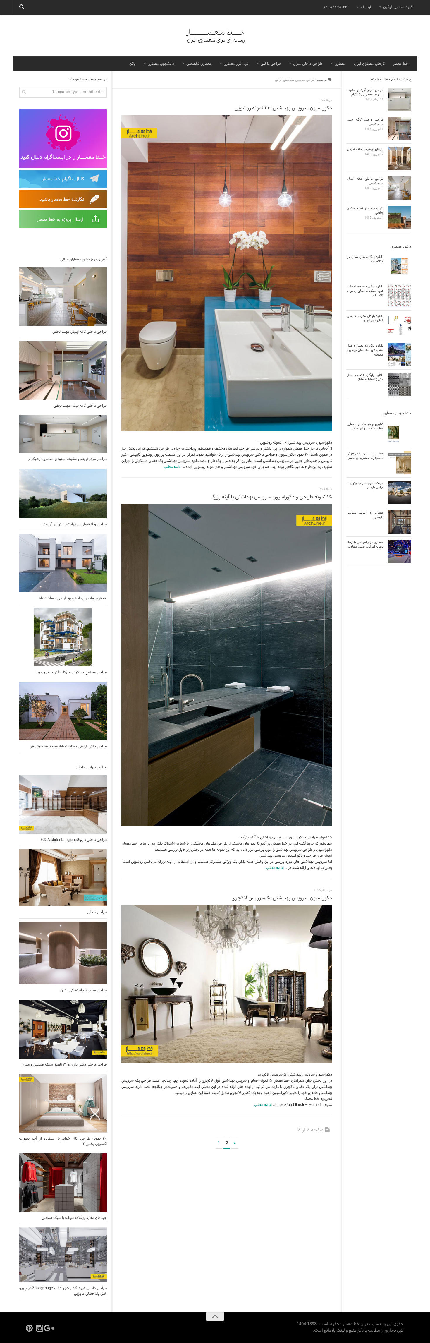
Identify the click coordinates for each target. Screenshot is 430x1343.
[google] (50, 1328)
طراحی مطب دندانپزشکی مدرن (83, 990)
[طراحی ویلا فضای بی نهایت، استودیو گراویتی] (63, 493)
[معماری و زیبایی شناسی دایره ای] (399, 522)
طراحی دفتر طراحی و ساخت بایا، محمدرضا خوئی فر (68, 746)
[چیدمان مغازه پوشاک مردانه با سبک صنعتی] (63, 1182)
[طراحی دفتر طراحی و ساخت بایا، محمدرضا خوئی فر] (63, 711)
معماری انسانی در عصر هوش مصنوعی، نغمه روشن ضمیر (365, 456)
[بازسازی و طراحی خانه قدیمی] (399, 158)
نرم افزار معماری (236, 64)
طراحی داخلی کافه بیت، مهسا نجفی (80, 406)
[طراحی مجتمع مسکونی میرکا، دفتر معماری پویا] (63, 637)
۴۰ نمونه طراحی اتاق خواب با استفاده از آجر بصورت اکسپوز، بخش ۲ (63, 1141)
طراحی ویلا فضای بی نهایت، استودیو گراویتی (74, 524)
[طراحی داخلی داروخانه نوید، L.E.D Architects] (63, 804)
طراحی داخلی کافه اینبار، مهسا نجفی (79, 332)
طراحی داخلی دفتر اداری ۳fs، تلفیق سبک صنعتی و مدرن (64, 1064)
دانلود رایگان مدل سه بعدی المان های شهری (365, 318)
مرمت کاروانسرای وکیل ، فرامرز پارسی (365, 485)
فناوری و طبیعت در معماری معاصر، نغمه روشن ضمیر (365, 426)
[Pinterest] (29, 1328)
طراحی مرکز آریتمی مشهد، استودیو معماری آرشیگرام (67, 459)
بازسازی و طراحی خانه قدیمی (365, 149)
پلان (132, 64)
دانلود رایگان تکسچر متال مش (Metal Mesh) (365, 377)
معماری (340, 64)
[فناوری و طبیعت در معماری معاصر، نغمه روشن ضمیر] (399, 433)
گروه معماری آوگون (398, 7)
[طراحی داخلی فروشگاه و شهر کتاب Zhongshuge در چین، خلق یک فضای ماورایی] (63, 1254)
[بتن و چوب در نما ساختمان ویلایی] (399, 217)
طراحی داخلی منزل (307, 64)
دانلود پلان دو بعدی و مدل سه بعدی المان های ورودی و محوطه (365, 350)
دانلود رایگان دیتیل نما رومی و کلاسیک (365, 259)
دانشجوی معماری (161, 64)
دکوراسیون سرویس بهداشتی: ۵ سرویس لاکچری (281, 898)
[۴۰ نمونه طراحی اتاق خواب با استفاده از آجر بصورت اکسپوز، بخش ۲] (63, 1103)
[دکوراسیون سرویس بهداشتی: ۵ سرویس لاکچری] (226, 984)
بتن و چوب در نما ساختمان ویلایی (365, 210)
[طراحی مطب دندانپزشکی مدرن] (63, 953)
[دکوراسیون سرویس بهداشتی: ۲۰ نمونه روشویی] (226, 273)
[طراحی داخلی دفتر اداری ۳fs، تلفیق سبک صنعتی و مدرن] (63, 1029)
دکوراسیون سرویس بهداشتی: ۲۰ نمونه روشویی (283, 108)
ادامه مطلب (172, 467)
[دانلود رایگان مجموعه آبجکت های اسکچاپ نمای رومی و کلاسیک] (399, 295)
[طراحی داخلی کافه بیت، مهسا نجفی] (63, 370)
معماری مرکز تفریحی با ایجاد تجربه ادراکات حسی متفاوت (365, 544)
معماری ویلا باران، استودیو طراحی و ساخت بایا (73, 598)
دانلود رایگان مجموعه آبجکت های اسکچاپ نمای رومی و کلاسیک (365, 291)
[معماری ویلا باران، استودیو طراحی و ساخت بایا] (63, 563)
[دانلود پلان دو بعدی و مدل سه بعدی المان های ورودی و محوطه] (399, 354)
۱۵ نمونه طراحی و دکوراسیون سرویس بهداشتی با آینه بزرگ (271, 497)
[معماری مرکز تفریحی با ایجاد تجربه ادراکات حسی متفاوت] (399, 551)
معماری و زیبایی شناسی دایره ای (365, 515)
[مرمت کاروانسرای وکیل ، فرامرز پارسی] (399, 492)
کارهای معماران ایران (369, 64)
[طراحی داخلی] (63, 877)
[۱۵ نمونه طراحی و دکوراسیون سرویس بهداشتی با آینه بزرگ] (226, 665)
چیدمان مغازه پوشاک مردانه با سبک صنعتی (74, 1218)
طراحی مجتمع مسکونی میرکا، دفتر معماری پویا (72, 672)
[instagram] (40, 1328)
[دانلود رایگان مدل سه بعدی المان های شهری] (399, 325)
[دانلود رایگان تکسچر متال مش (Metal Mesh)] (399, 384)
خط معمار (400, 64)
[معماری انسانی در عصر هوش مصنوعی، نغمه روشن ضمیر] (399, 462)
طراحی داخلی (271, 64)
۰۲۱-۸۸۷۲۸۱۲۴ (335, 7)
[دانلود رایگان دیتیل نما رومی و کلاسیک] (399, 266)
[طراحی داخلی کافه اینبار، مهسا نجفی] (63, 296)
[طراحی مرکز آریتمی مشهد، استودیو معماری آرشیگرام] (63, 434)
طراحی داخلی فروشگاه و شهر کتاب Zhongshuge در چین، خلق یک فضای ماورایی (63, 1291)
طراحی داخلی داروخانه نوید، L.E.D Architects (72, 840)
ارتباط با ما (363, 7)
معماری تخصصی (198, 64)
